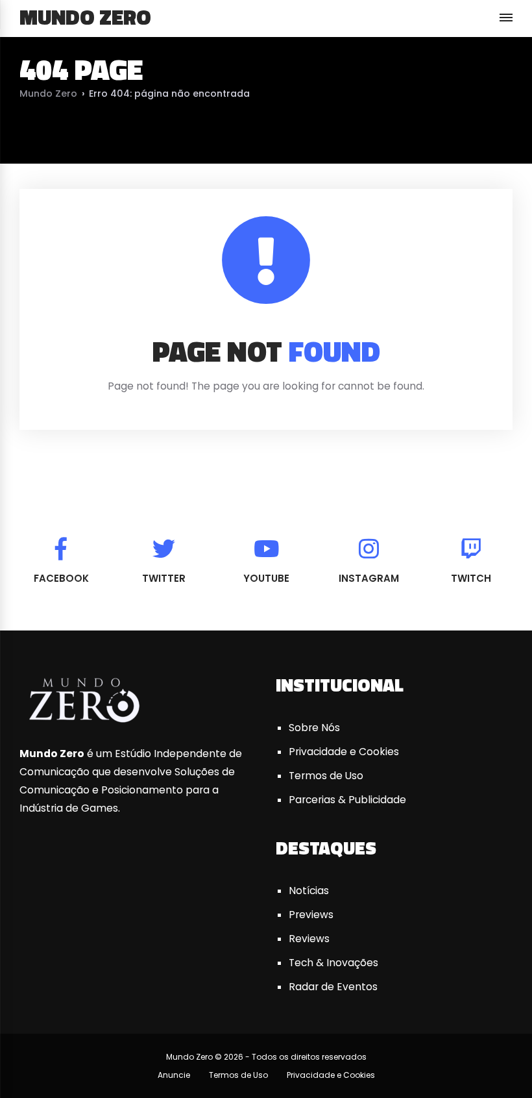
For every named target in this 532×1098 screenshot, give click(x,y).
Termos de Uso (326, 775)
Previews (311, 914)
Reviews (309, 938)
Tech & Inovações (333, 962)
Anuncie (174, 1074)
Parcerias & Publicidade (347, 799)
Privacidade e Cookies (344, 751)
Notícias (309, 890)
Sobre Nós (314, 727)
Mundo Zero (85, 17)
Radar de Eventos (333, 986)
